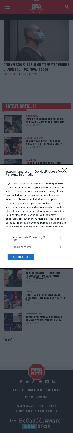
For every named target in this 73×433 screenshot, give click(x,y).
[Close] (65, 171)
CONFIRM (20, 256)
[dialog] (36, 217)
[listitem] (36, 238)
